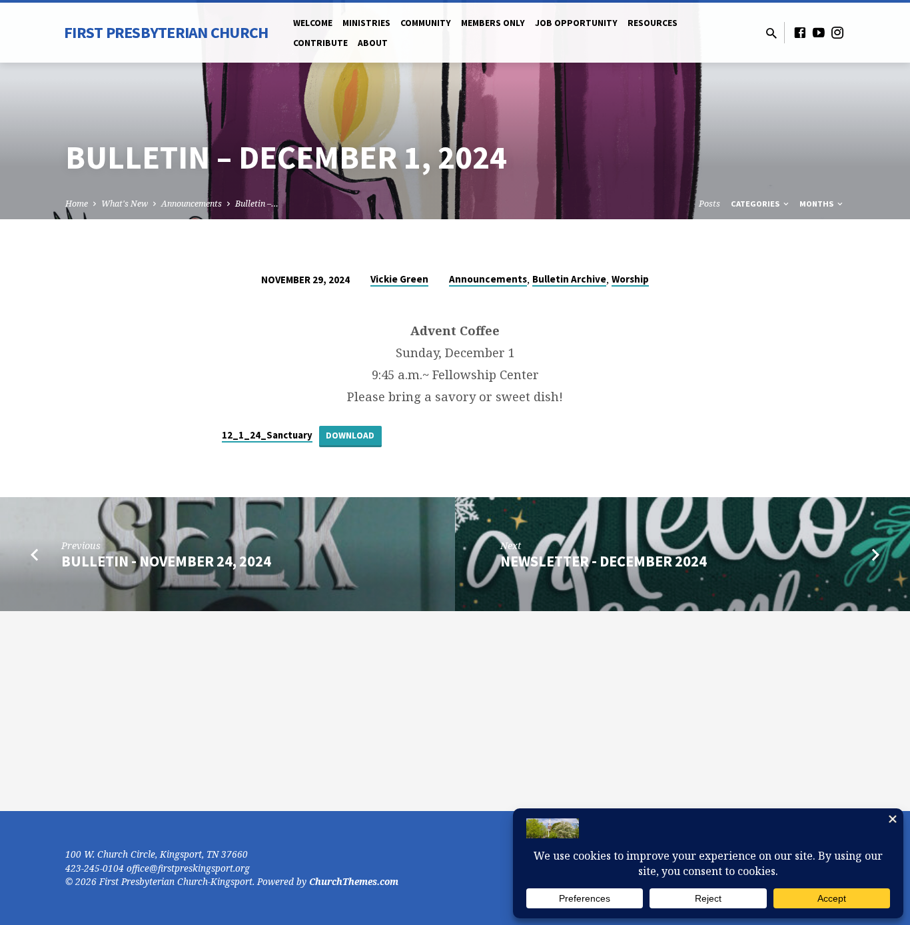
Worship (630, 279)
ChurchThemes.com (353, 881)
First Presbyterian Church (166, 32)
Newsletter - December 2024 (603, 561)
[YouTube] (818, 32)
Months (817, 204)
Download (350, 435)
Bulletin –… (256, 203)
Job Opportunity (576, 23)
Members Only (493, 23)
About (373, 43)
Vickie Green (399, 279)
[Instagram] (837, 32)
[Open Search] (771, 33)
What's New (124, 203)
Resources (653, 23)
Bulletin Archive (569, 279)
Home (76, 203)
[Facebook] (800, 32)
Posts (709, 203)
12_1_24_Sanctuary (267, 435)
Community (425, 23)
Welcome (312, 23)
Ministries (366, 23)
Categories (756, 204)
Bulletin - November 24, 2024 (166, 561)
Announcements (191, 203)
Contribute (320, 43)
